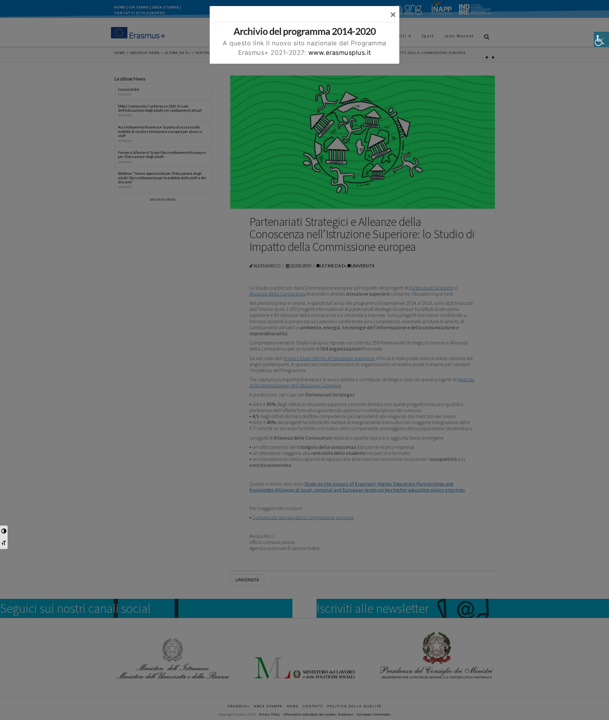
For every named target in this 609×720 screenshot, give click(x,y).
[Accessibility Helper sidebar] (601, 39)
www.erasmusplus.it (339, 52)
